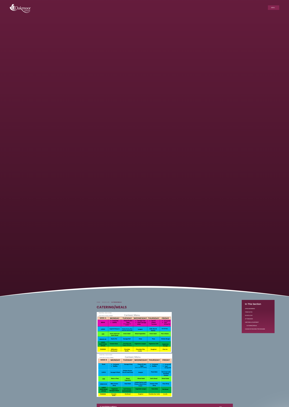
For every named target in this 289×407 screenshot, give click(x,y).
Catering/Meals (116, 302)
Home (98, 302)
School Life (105, 302)
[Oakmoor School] (20, 8)
